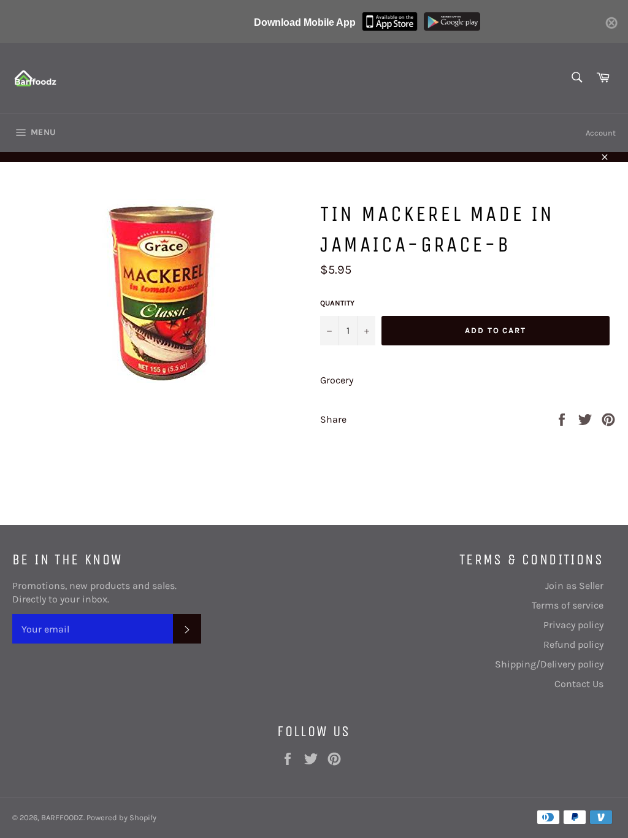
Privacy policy (573, 625)
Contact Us (578, 684)
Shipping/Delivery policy (549, 664)
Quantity (337, 303)
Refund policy (573, 644)
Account (601, 132)
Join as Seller (574, 585)
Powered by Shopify (121, 817)
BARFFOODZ (62, 817)
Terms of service (567, 605)
